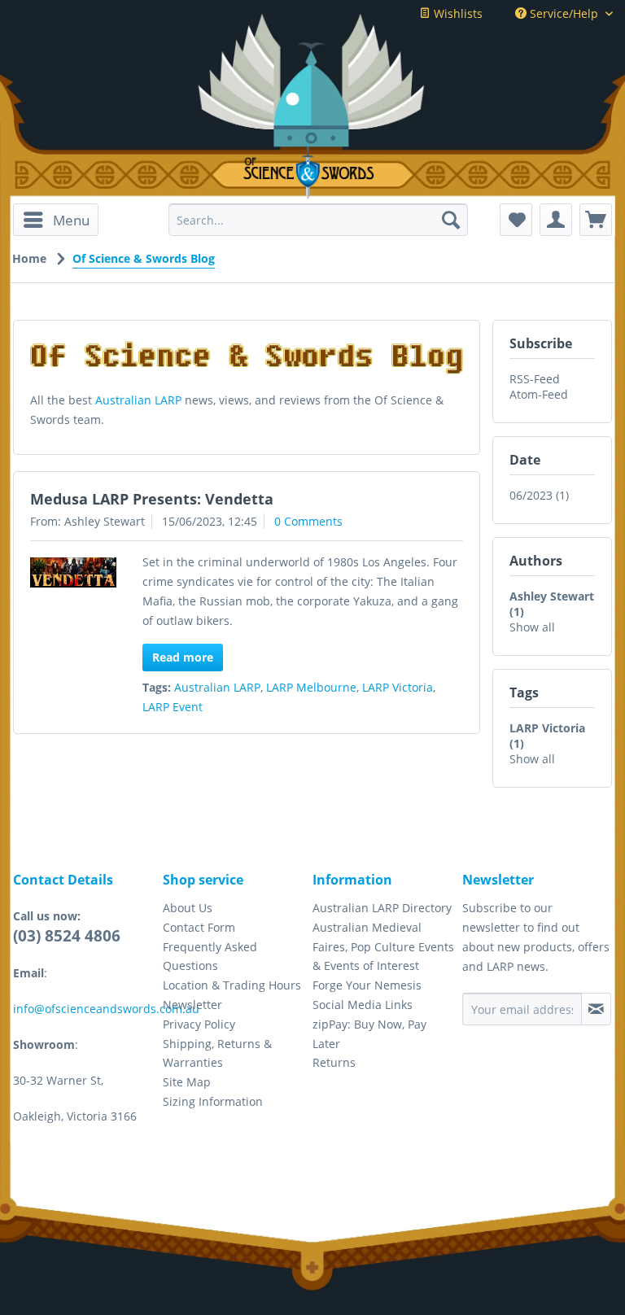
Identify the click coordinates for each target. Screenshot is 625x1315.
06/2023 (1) (539, 495)
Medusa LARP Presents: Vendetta (151, 499)
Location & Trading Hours (232, 985)
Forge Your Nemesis (367, 985)
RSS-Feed (534, 379)
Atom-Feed (538, 394)
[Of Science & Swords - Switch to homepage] (312, 172)
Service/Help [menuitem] (564, 13)
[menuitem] (55, 219)
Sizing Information (213, 1101)
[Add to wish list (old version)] (516, 219)
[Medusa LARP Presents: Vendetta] (73, 572)
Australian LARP (138, 400)
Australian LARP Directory (382, 907)
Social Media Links (362, 1004)
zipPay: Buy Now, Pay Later (369, 1033)
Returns (334, 1062)
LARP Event (172, 706)
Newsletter (192, 1004)
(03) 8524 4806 (66, 935)
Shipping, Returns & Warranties (217, 1053)
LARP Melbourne (311, 687)
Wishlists (457, 13)
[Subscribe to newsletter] (596, 1009)
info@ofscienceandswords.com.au (106, 1008)
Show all (532, 627)
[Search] (451, 219)
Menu (71, 220)
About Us (187, 907)
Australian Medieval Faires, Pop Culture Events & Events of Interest (383, 947)
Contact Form (199, 927)
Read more (182, 657)
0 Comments (308, 521)
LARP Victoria (397, 687)
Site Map (187, 1082)
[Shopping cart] (595, 219)
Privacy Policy (199, 1024)
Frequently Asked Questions (210, 956)
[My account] (556, 219)
